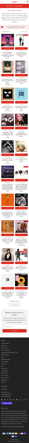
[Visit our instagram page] (4, 399)
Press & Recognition (5, 359)
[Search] (24, 2)
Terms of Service (5, 377)
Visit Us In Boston (19, 5)
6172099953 (4, 389)
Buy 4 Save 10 (4, 348)
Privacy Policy (4, 375)
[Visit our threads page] (10, 399)
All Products (4, 345)
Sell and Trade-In (5, 354)
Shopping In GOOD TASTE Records (9, 352)
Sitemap (3, 382)
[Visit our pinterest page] (7, 399)
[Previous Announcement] (2, 6)
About (2, 357)
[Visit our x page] (19, 399)
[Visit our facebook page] (1, 399)
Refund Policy (4, 373)
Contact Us (3, 364)
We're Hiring (4, 368)
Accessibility (4, 380)
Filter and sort (6, 31)
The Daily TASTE (5, 343)
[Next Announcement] (27, 6)
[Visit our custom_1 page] (22, 399)
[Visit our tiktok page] (13, 399)
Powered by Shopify (14, 439)
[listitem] (14, 6)
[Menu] (2, 2)
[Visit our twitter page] (16, 399)
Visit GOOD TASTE (5, 350)
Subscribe (14, 330)
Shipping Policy (4, 370)
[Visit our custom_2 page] (25, 399)
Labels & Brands (5, 361)
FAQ (2, 366)
